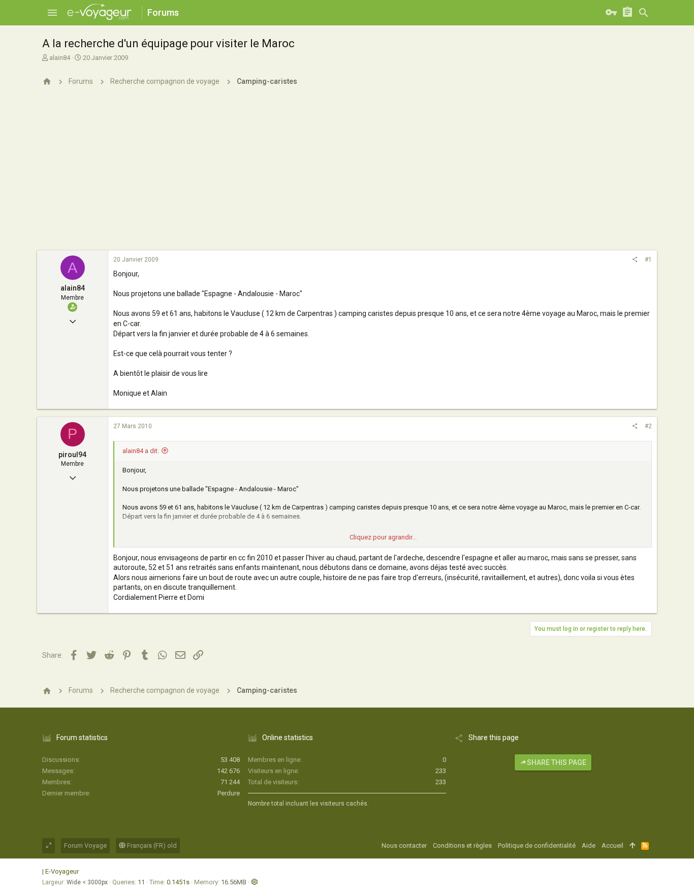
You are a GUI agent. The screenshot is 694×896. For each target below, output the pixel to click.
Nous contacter (404, 845)
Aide (588, 845)
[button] (52, 13)
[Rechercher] (644, 13)
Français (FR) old (151, 845)
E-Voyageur (62, 871)
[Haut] (632, 845)
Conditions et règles (462, 845)
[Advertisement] (347, 174)
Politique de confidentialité (537, 845)
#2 (648, 426)
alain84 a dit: (140, 451)
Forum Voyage (85, 845)
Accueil (612, 845)
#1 (648, 259)
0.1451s (178, 882)
